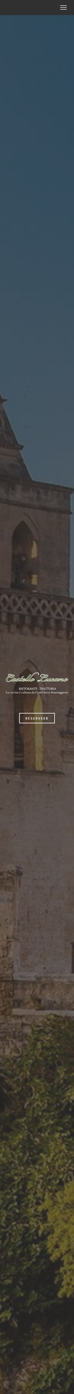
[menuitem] (63, 7)
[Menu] (63, 7)
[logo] (31, 7)
